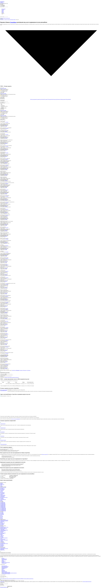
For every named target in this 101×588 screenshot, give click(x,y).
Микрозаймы (68, 99)
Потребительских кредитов (4, 520)
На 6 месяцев (2, 514)
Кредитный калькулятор (5, 566)
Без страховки (2, 524)
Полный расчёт (2, 377)
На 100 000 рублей (2, 503)
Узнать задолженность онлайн (6, 572)
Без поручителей (41, 99)
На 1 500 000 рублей (3, 508)
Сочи (1, 485)
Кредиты (3, 9)
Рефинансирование (63, 99)
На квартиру (2, 531)
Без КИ (1, 500)
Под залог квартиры (3, 499)
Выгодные (1, 546)
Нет (2, 4)
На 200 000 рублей (2, 505)
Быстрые (1, 494)
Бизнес (3, 12)
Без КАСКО (2, 545)
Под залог (1, 491)
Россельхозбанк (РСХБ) (3, 390)
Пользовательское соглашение (6, 573)
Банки (3, 11)
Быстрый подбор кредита (3, 587)
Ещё (70, 99)
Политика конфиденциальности (87, 581)
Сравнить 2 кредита (7, 377)
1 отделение (6, 134)
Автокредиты (59, 99)
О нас (2, 569)
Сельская (1, 540)
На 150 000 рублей (2, 504)
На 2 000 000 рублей (3, 509)
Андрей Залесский (2, 423)
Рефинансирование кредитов (6, 562)
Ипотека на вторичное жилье (4, 527)
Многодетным (2, 533)
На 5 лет (1, 517)
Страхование (2, 541)
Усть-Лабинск (28, 370)
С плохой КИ (2, 498)
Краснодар (1, 483)
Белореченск (24, 370)
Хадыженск (21, 370)
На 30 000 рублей (2, 502)
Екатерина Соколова (3, 440)
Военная (1, 534)
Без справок (37, 99)
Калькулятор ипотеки (5, 567)
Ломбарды (3, 568)
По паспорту (2, 490)
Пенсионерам (50, 99)
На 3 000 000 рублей (3, 510)
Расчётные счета (4, 563)
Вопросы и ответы (4, 571)
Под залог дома (2, 492)
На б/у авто (1, 544)
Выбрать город (2, 2)
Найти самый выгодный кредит (14, 377)
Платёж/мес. (2, 376)
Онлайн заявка (2, 529)
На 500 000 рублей (2, 507)
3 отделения (6, 128)
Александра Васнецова (3, 444)
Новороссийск (2, 484)
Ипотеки (1, 522)
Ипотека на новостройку (3, 528)
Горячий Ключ (14, 370)
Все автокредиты (2, 542)
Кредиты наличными (33, 99)
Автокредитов (2, 521)
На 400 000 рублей (2, 506)
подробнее (5, 125)
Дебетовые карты (4, 559)
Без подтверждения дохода (3, 497)
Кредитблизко (2, 581)
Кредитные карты (54, 99)
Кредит (2, 1)
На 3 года (1, 516)
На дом (1, 538)
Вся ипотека (2, 526)
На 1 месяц (1, 512)
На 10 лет (1, 518)
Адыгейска (13, 22)
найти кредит (2, 108)
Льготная (1, 536)
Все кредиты (2, 19)
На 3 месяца (2, 513)
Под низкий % (46, 99)
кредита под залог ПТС (45, 454)
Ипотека (3, 561)
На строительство (2, 539)
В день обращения (2, 495)
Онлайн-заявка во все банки (4, 548)
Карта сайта (3, 570)
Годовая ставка (2, 375)
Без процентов (2, 496)
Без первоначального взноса (4, 543)
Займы (3, 10)
